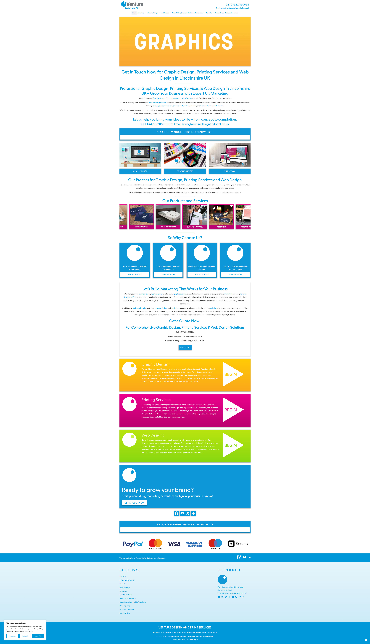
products (145, 449)
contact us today (151, 452)
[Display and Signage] (198, 216)
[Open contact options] (366, 640)
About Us (209, 13)
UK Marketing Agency (126, 580)
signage (159, 294)
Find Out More (134, 274)
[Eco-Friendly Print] (224, 216)
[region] (25, 630)
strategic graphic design (162, 106)
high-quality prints (171, 404)
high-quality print (139, 308)
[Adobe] (244, 558)
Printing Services (213, 72)
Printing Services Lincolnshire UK (164, 632)
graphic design (161, 308)
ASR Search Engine (192, 640)
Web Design (165, 13)
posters (211, 404)
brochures (187, 372)
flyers (153, 294)
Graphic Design (153, 13)
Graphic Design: (156, 363)
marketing (228, 294)
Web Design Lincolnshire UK (207, 632)
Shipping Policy (124, 606)
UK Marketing (217, 92)
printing (188, 407)
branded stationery (159, 407)
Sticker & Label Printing (195, 13)
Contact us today (154, 381)
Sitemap (174, 640)
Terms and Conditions (126, 609)
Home (134, 13)
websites (213, 308)
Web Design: (153, 434)
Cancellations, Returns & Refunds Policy (132, 602)
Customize (13, 636)
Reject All (25, 636)
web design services (153, 440)
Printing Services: (156, 399)
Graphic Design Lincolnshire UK (186, 632)
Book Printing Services (179, 13)
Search (235, 13)
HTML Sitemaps (124, 587)
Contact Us (228, 13)
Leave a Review (124, 613)
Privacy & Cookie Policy (127, 598)
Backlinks (122, 584)
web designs (197, 443)
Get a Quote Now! (185, 320)
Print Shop (140, 13)
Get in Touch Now (138, 72)
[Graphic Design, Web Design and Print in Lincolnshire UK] (132, 5)
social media (167, 375)
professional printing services (184, 106)
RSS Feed (181, 640)
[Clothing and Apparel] (144, 216)
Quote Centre (219, 13)
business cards (201, 404)
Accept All (38, 636)
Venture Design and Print (158, 102)
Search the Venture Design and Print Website (185, 131)
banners (200, 372)
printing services (151, 404)
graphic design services (166, 369)
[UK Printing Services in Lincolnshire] (185, 41)
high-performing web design (211, 106)
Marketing (169, 288)
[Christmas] (171, 216)
